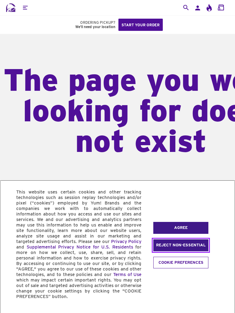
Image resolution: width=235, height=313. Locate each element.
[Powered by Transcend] (10, 310)
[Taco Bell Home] (10, 7)
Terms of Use (127, 274)
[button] (25, 7)
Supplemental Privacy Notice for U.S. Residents (80, 247)
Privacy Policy (126, 241)
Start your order (140, 25)
